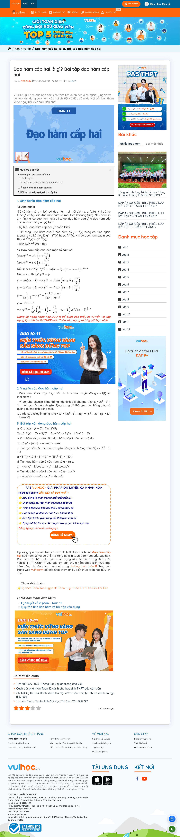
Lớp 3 (125, 262)
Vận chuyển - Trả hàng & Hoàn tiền (66, 743)
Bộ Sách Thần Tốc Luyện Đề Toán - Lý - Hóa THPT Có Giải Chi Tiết (64, 588)
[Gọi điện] (172, 829)
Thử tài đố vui (140, 743)
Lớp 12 (126, 329)
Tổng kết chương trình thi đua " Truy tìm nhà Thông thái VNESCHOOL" (141, 193)
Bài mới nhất (154, 143)
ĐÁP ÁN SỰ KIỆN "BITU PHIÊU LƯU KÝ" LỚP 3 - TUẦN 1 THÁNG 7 (141, 204)
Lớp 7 (125, 292)
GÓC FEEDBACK (92, 12)
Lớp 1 (125, 247)
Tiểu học (16, 4)
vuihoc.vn (37, 569)
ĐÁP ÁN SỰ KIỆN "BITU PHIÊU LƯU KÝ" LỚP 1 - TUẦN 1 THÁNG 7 (141, 225)
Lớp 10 (126, 314)
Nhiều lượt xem (130, 143)
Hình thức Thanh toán (60, 739)
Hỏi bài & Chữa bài (143, 747)
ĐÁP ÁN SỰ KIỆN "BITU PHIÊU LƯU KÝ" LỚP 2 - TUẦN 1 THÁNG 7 (141, 214)
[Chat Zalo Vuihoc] (172, 819)
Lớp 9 (125, 307)
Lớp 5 (125, 277)
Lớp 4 (125, 269)
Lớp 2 (125, 254)
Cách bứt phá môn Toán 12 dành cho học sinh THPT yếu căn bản (58, 688)
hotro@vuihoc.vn (21, 743)
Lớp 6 (125, 284)
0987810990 (133, 4)
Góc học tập (59, 12)
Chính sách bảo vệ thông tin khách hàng (68, 747)
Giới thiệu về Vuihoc (101, 739)
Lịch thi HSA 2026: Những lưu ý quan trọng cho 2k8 (49, 684)
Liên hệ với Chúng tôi (101, 743)
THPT (33, 4)
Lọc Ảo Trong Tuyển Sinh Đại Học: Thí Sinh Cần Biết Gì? (52, 701)
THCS (25, 4)
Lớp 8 (125, 299)
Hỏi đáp (75, 12)
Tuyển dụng (97, 747)
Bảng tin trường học (143, 739)
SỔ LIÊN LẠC (111, 11)
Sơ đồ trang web (99, 751)
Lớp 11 (73, 81)
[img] (90, 31)
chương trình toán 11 (83, 566)
